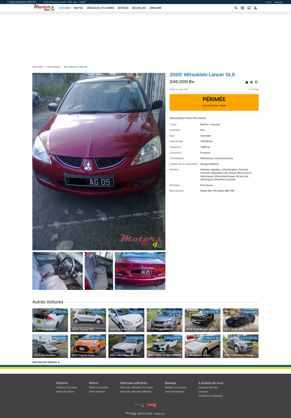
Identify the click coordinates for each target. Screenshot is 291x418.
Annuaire (155, 7)
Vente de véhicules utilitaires (135, 391)
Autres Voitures (47, 301)
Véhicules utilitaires (100, 7)
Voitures (65, 7)
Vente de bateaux (175, 391)
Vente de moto (97, 391)
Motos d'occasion (98, 387)
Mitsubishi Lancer (75, 67)
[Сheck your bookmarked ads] (249, 8)
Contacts (203, 391)
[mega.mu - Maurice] (130, 413)
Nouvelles (139, 7)
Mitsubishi (53, 67)
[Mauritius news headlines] (151, 405)
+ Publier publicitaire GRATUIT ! (22, 2)
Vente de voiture (65, 391)
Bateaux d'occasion (176, 387)
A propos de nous (210, 383)
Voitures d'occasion (66, 387)
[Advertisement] (145, 39)
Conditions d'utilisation (210, 395)
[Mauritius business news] (139, 405)
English (268, 2)
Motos (78, 7)
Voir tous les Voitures (44, 362)
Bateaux (123, 7)
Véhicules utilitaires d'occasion (136, 387)
